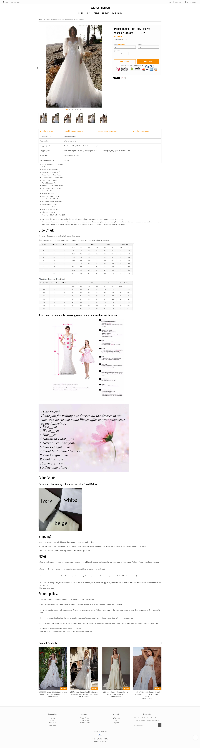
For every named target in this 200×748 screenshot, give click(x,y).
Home (40, 19)
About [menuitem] (96, 13)
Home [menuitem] (80, 13)
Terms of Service (84, 723)
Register (116, 723)
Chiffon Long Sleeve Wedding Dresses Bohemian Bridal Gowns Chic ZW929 (84, 693)
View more (156, 643)
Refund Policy (84, 720)
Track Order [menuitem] (117, 13)
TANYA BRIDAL (100, 8)
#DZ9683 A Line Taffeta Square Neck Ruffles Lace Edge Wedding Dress (53, 693)
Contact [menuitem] (105, 13)
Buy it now (148, 62)
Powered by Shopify (100, 741)
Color (140, 44)
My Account (116, 718)
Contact (52, 720)
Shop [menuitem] (88, 13)
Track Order (52, 725)
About (53, 718)
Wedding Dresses (46, 131)
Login (116, 720)
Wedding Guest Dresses (74, 131)
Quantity (117, 51)
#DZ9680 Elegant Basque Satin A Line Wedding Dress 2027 (115, 693)
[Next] (110, 68)
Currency (13, 2)
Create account (179, 2)
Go (159, 725)
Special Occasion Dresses (107, 131)
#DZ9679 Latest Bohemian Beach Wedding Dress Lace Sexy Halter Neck (147, 694)
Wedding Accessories (141, 131)
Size (119, 44)
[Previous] (37, 68)
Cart (192, 2)
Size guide (121, 44)
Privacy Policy (84, 718)
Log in (170, 2)
